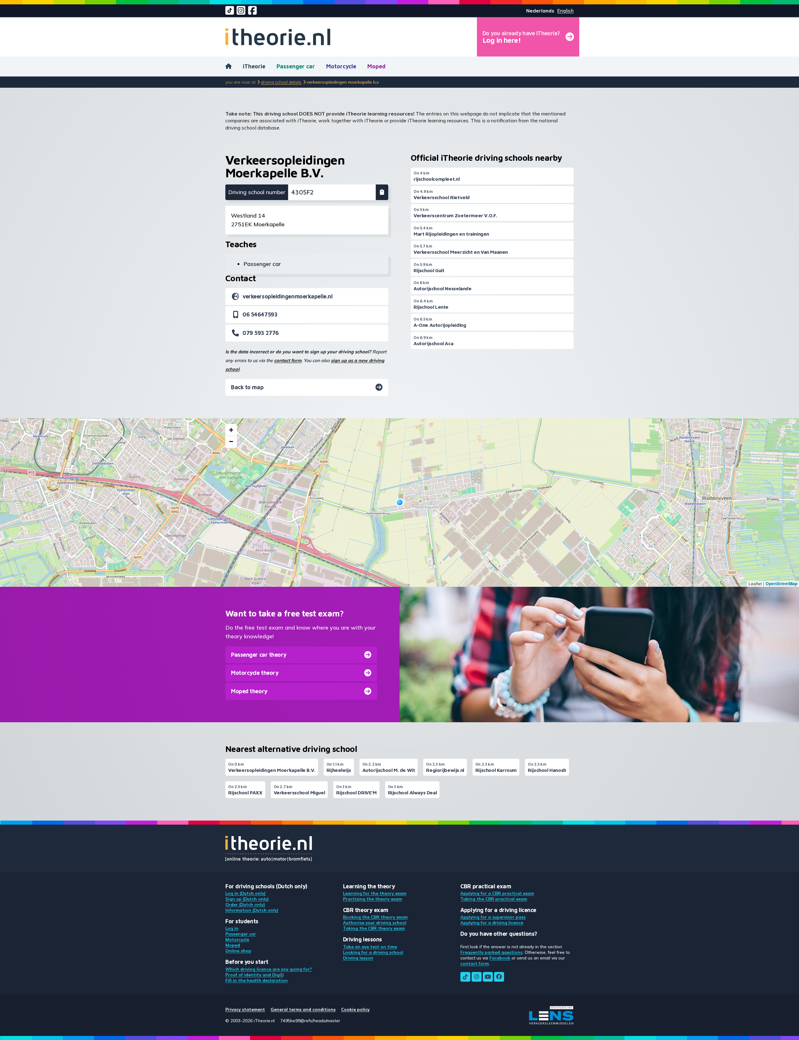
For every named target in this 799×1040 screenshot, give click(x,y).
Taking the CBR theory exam (374, 928)
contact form (287, 360)
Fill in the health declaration (256, 980)
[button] (400, 502)
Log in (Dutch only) (245, 893)
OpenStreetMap (781, 583)
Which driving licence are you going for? (268, 969)
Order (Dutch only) (245, 904)
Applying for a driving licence (491, 922)
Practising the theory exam (372, 898)
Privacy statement (245, 1009)
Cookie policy (355, 1009)
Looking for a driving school (373, 952)
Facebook (499, 957)
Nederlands (540, 10)
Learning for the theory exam (374, 893)
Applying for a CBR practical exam (497, 893)
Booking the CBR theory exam (375, 917)
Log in (231, 928)
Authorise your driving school (374, 922)
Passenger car (296, 66)
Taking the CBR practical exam (493, 898)
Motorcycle (341, 66)
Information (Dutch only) (251, 910)
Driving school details (281, 82)
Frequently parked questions (491, 952)
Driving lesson (358, 957)
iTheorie (254, 66)
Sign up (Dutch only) (247, 898)
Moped (376, 66)
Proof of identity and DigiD (254, 974)
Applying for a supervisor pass (493, 917)
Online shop (238, 950)
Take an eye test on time (370, 946)
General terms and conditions (303, 1009)
